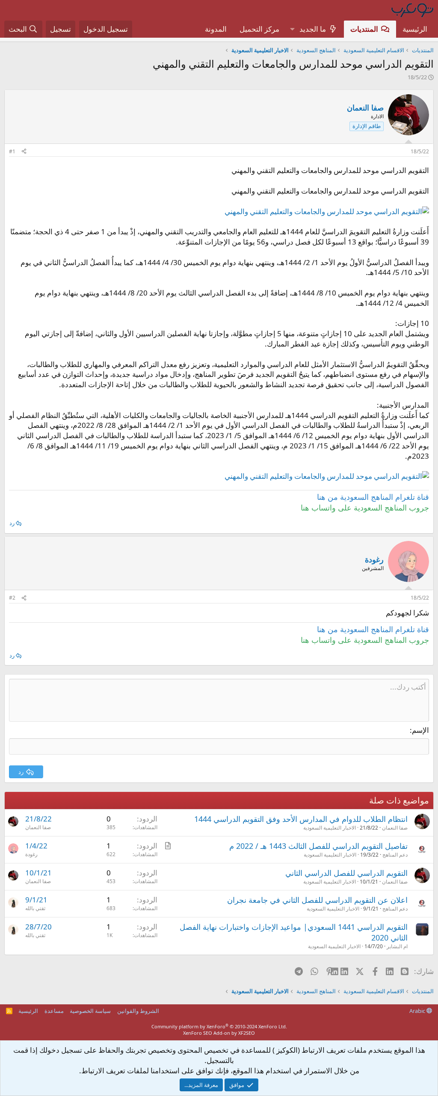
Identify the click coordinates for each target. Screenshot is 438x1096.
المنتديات (364, 29)
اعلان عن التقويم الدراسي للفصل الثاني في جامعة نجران (317, 900)
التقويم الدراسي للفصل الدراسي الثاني (346, 873)
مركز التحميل (259, 29)
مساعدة (54, 1011)
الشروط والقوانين (138, 1011)
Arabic (417, 1011)
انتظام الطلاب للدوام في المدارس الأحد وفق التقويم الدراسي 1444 (301, 819)
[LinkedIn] (344, 971)
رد (12, 523)
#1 (12, 151)
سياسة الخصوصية (90, 1011)
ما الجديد (312, 29)
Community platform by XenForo (219, 1026)
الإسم (420, 730)
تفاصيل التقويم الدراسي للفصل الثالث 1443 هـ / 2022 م (318, 846)
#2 (12, 597)
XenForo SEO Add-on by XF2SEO (219, 1033)
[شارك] (24, 152)
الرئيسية (414, 29)
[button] (292, 29)
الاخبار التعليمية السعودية (329, 827)
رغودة (31, 854)
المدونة (216, 29)
